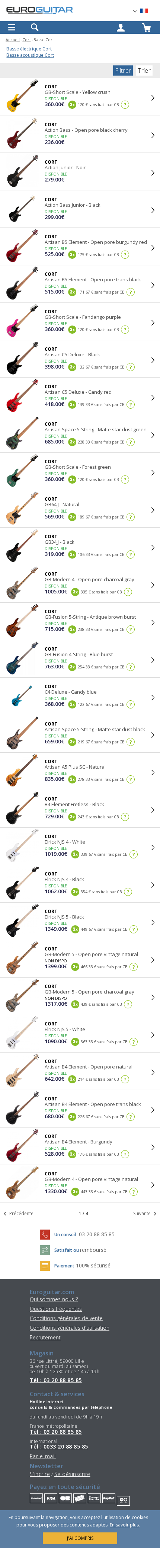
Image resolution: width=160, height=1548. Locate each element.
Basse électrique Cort (29, 49)
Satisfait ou (67, 1250)
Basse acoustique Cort (30, 55)
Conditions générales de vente (66, 1318)
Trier (144, 70)
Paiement (64, 1266)
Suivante (142, 1213)
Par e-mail (43, 1456)
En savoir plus (124, 1525)
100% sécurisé (93, 1265)
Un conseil (65, 1234)
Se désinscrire (72, 1473)
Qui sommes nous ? (54, 1299)
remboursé (93, 1249)
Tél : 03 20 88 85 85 (56, 1380)
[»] (148, 10)
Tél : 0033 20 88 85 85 (59, 1446)
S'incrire (40, 1473)
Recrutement (45, 1337)
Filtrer (123, 70)
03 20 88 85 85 (97, 1234)
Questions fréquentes (56, 1308)
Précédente (20, 1213)
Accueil (13, 39)
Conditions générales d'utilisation (69, 1327)
